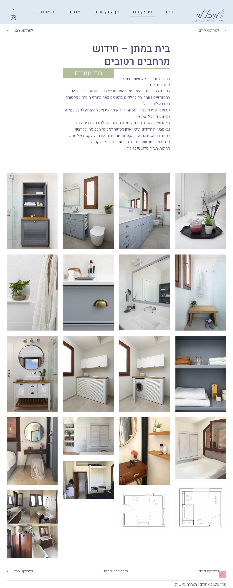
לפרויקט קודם (209, 30)
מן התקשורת (106, 11)
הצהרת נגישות (186, 584)
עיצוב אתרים (209, 584)
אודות (74, 11)
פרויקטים (142, 11)
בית (169, 11)
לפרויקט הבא (23, 30)
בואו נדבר (44, 11)
